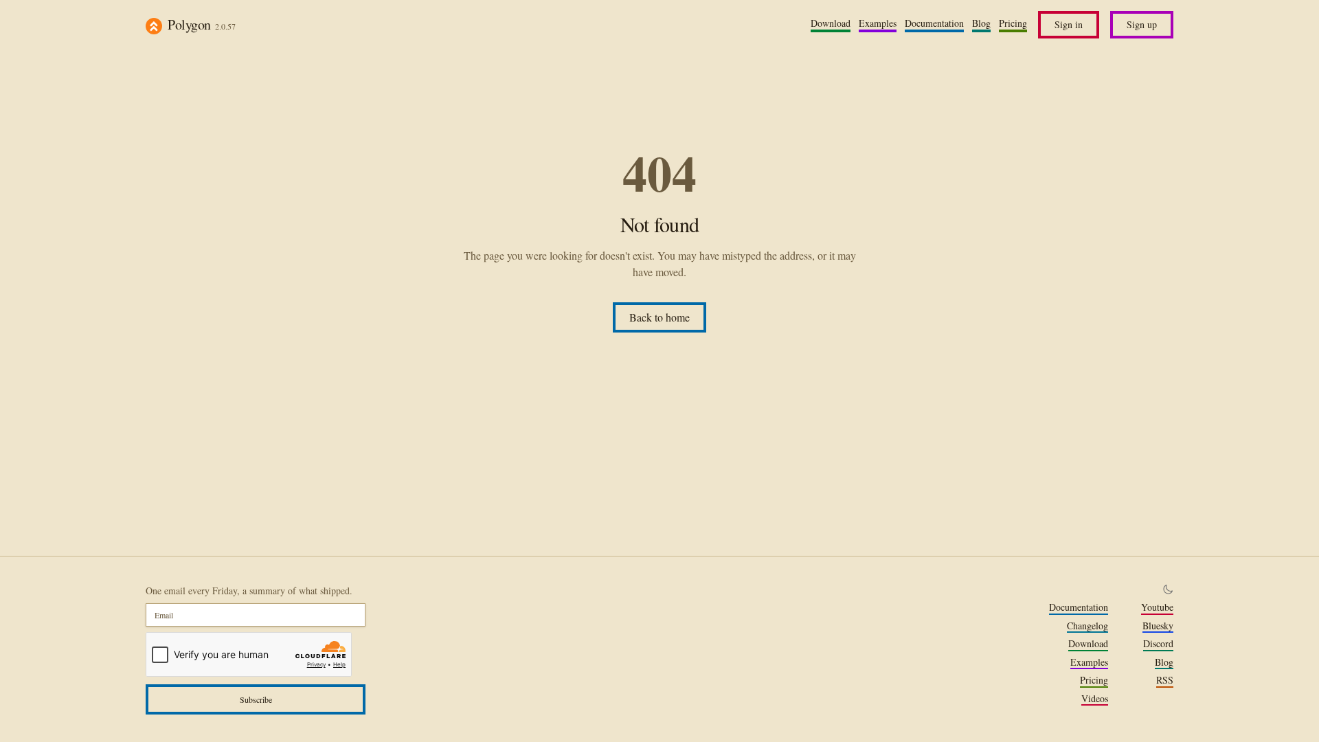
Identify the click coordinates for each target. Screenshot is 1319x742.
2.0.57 (225, 26)
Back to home (659, 317)
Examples (878, 23)
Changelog (1087, 626)
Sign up (1142, 24)
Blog (981, 23)
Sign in (1069, 24)
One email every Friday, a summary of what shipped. (249, 590)
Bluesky (1157, 626)
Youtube (1157, 607)
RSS (1164, 680)
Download (830, 23)
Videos (1094, 699)
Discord (1158, 644)
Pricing (1013, 23)
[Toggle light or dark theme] (1167, 589)
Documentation (934, 23)
